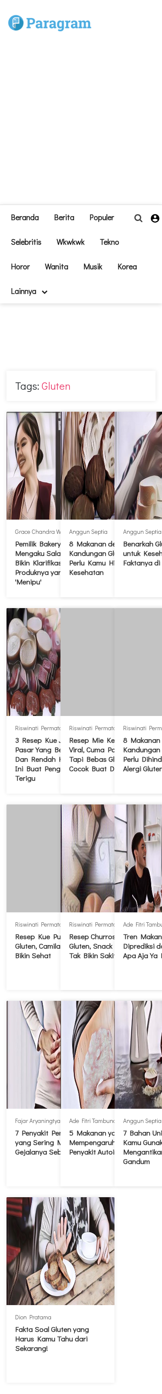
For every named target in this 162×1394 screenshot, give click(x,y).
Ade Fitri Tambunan (94, 1120)
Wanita (56, 266)
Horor (20, 266)
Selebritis (26, 242)
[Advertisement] (81, 124)
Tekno (109, 242)
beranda (25, 217)
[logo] (49, 13)
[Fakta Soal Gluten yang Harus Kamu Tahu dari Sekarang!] (60, 1251)
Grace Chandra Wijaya (44, 531)
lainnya (24, 291)
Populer (101, 217)
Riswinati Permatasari (44, 728)
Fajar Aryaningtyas (39, 1120)
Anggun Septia (88, 531)
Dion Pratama (33, 1317)
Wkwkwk (71, 242)
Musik (92, 266)
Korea (127, 266)
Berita (64, 217)
